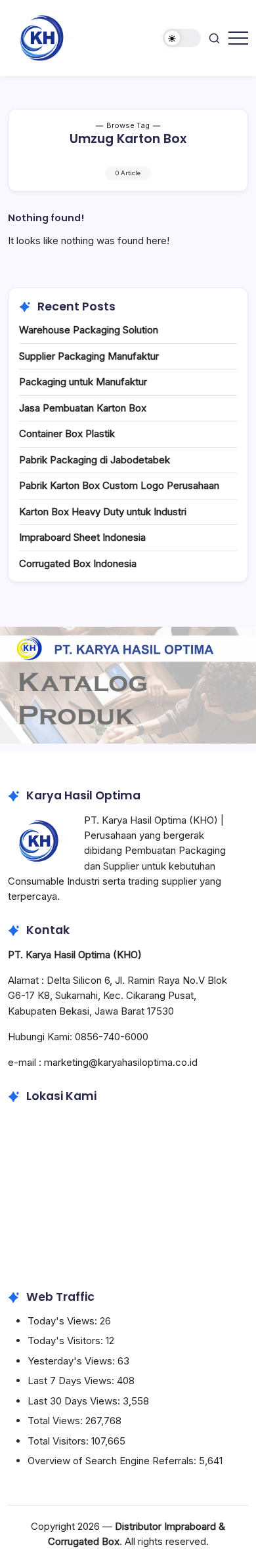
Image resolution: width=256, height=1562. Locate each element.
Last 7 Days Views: (72, 1380)
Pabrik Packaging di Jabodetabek (94, 460)
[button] (182, 38)
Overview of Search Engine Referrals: (113, 1460)
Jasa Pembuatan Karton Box (82, 408)
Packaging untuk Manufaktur (83, 381)
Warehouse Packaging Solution (88, 330)
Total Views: (56, 1420)
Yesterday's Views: (72, 1361)
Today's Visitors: (67, 1340)
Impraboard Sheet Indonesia (82, 537)
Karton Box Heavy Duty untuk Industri (102, 511)
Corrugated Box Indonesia (78, 563)
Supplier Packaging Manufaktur (89, 356)
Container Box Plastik (67, 433)
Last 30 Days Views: (75, 1401)
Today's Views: (64, 1321)
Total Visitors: (59, 1441)
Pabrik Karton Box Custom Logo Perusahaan (119, 485)
